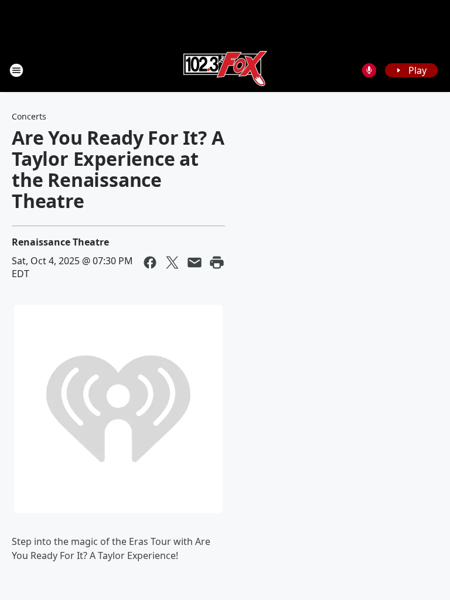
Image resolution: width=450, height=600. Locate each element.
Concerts (29, 116)
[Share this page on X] (172, 262)
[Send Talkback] (369, 70)
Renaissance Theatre (60, 242)
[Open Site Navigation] (16, 70)
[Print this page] (217, 262)
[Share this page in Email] (194, 262)
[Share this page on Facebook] (150, 262)
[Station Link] (225, 70)
